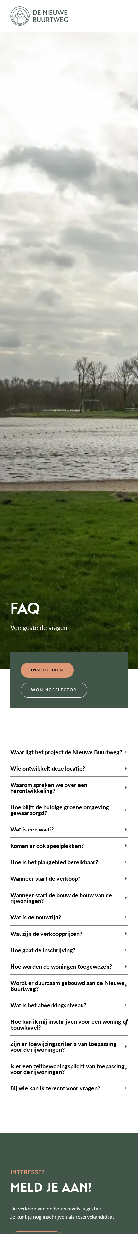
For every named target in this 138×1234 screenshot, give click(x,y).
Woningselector (54, 690)
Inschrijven (47, 670)
